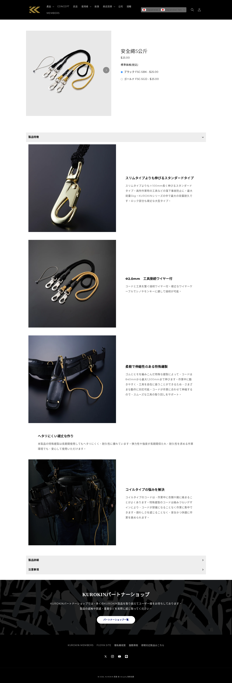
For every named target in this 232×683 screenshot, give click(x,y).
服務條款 (133, 645)
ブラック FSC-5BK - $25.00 (141, 71)
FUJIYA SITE (104, 645)
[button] (50, 6)
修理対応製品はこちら (152, 645)
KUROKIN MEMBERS (80, 645)
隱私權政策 (120, 645)
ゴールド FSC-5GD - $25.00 (141, 79)
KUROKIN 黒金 (111, 677)
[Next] (106, 70)
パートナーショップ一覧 (116, 620)
